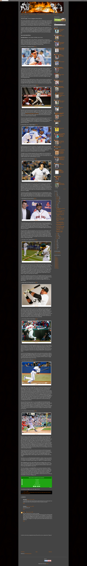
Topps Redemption (61, 164)
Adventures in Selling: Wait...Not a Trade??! (62, 95)
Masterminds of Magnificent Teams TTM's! (60, 225)
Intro (56, 256)
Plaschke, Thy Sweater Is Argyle (59, 48)
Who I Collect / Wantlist (32, 14)
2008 (56, 248)
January (57, 238)
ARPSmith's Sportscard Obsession (60, 157)
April (57, 233)
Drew (24, 512)
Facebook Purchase (61, 87)
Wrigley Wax (57, 127)
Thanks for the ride (57, 147)
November (57, 198)
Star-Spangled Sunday (61, 108)
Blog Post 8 (56, 266)
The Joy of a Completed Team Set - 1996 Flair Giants (61, 158)
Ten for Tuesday (55, 14)
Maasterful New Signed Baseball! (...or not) (59, 231)
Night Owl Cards (57, 60)
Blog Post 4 (56, 261)
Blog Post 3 (56, 260)
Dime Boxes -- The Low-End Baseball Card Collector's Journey (59, 114)
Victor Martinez (28, 493)
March (57, 235)
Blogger (47, 563)
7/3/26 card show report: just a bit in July (61, 56)
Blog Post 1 (56, 258)
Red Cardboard (57, 73)
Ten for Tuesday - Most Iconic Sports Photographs (60, 211)
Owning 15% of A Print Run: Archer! (61, 49)
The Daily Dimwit (57, 182)
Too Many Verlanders (58, 54)
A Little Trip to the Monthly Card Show (62, 184)
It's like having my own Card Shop (60, 133)
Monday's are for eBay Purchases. (61, 81)
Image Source (36, 65)
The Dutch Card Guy (58, 163)
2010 (56, 245)
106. (59, 121)
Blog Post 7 (56, 265)
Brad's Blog (56, 140)
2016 (56, 194)
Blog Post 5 (56, 263)
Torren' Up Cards (57, 100)
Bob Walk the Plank (58, 176)
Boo (59, 177)
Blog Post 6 (56, 264)
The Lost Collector (58, 146)
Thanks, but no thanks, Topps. (60, 218)
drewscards (29, 492)
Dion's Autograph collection (59, 86)
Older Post (50, 551)
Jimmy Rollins (32, 492)
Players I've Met (48, 14)
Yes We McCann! (58, 216)
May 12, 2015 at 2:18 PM (30, 506)
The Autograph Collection (41, 14)
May (57, 207)
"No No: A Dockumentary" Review (60, 220)
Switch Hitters (49, 492)
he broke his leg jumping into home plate (32, 113)
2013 (56, 241)
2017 (56, 192)
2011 (56, 244)
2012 (56, 242)
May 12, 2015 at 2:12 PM (30, 499)
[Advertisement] (36, 543)
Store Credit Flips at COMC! (60, 213)
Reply (24, 503)
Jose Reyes (36, 492)
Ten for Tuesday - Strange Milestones (59, 229)
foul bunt (56, 28)
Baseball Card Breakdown (58, 67)
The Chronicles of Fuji (58, 35)
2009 (56, 247)
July (56, 204)
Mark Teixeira (39, 492)
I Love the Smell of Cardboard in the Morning (60, 150)
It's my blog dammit (61, 61)
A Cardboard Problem (58, 169)
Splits (35, 46)
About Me (25, 14)
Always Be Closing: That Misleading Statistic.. (61, 43)
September (57, 201)
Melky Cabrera (43, 492)
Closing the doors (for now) (61, 116)
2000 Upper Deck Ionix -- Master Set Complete (61, 142)
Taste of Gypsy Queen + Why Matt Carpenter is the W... (60, 227)
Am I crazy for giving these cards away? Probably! (61, 135)
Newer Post (22, 551)
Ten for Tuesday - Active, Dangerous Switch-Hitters (60, 222)
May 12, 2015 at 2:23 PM (29, 512)
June (57, 205)
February (57, 236)
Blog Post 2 (56, 259)
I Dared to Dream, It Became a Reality (61, 101)
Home (22, 14)
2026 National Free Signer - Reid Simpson (61, 30)
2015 (56, 195)
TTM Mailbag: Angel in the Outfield (60, 215)
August (57, 202)
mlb (46, 492)
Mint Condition (57, 41)
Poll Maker (50, 487)
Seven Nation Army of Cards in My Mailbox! (60, 209)
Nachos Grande (57, 80)
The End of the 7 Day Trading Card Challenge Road (61, 152)
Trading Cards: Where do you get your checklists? (61, 171)
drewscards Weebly (58, 252)
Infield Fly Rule (57, 106)
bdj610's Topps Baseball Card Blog (59, 93)
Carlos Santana (25, 492)
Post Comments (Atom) (28, 553)
